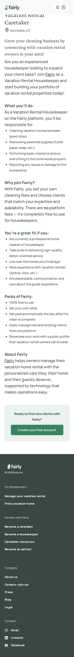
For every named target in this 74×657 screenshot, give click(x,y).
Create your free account (37, 430)
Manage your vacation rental (25, 496)
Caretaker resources (19, 542)
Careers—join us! (17, 584)
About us (11, 577)
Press (9, 592)
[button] (60, 7)
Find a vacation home (20, 503)
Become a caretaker (19, 526)
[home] (12, 7)
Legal (8, 607)
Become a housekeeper (21, 534)
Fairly (50, 74)
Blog (8, 599)
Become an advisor (18, 549)
